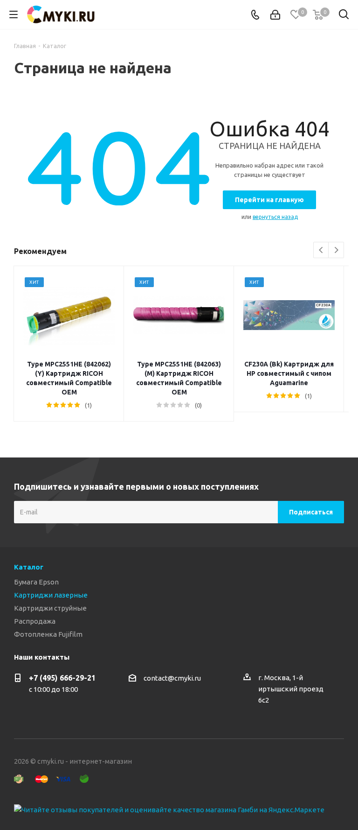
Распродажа (34, 621)
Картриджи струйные (50, 608)
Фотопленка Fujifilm (48, 634)
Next (336, 250)
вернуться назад (275, 217)
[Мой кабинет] (275, 15)
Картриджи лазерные (51, 595)
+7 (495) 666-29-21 (62, 678)
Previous (321, 250)
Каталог (28, 567)
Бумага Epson (36, 582)
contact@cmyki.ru (172, 678)
